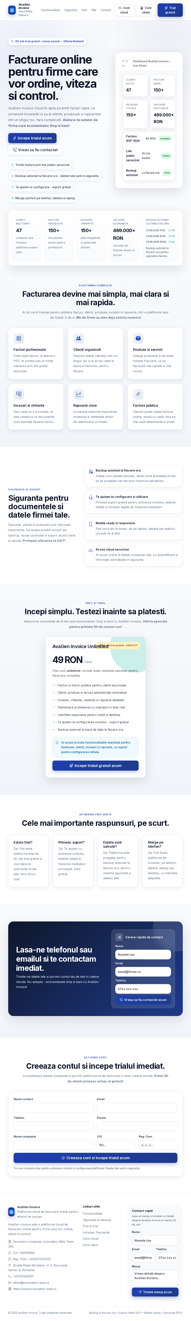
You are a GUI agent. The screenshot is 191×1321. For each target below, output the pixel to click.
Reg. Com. (146, 1136)
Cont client (147, 10)
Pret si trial (90, 1226)
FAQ (93, 10)
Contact (106, 10)
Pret (84, 10)
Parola (101, 1117)
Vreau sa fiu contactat (38, 150)
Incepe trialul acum (35, 138)
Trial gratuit (170, 10)
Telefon (120, 980)
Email (119, 963)
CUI (99, 1136)
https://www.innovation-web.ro (35, 1289)
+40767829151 (23, 1276)
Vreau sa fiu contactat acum (145, 1000)
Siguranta (71, 10)
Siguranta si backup (97, 1220)
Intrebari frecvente (96, 1232)
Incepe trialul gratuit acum (98, 765)
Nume (119, 946)
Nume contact (23, 1099)
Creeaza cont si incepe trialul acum (98, 1158)
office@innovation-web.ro (31, 1283)
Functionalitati (50, 10)
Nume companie (25, 1136)
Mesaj (136, 1266)
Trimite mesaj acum (157, 1292)
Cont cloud (125, 10)
